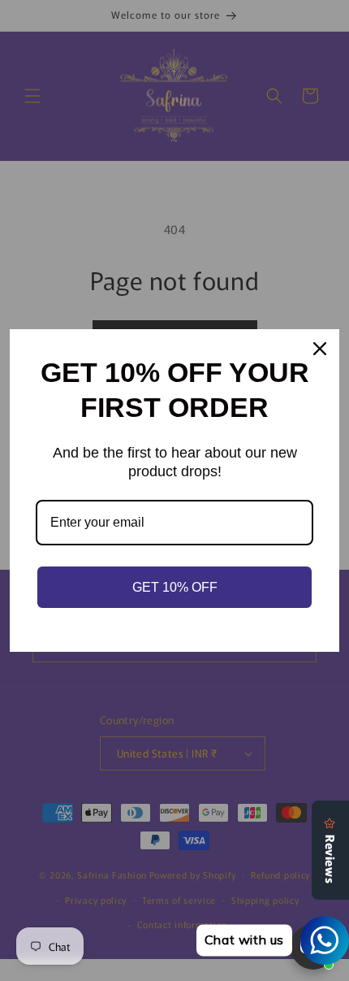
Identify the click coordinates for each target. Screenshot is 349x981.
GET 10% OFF (175, 587)
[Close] (319, 348)
